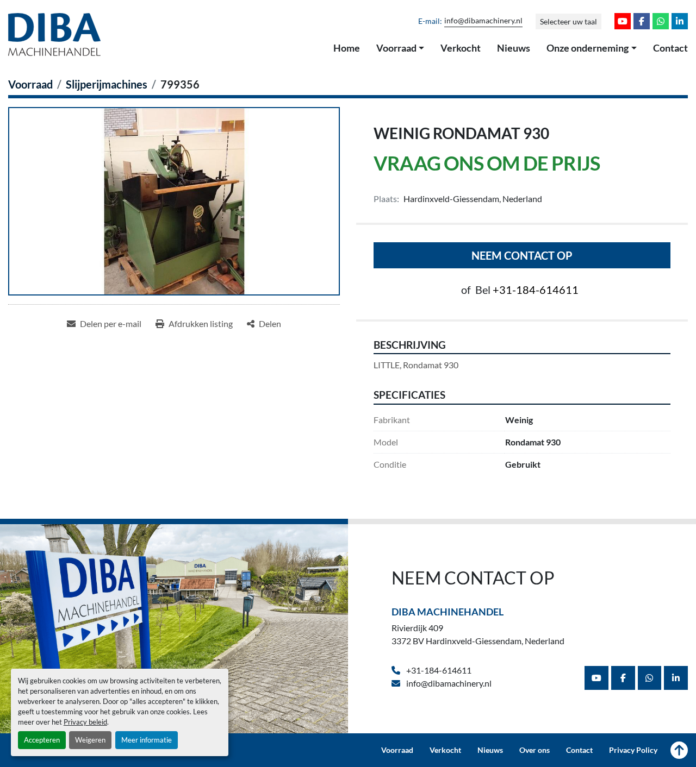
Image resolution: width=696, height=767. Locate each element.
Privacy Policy (633, 750)
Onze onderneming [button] (587, 48)
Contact (670, 48)
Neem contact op (522, 255)
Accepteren (42, 739)
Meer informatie (146, 739)
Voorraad (396, 48)
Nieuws (513, 48)
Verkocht (460, 48)
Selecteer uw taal (568, 21)
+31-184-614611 (536, 289)
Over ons (534, 750)
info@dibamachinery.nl (483, 20)
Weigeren (90, 739)
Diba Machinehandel (447, 612)
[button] (400, 48)
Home (346, 48)
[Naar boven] (679, 750)
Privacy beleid (85, 722)
